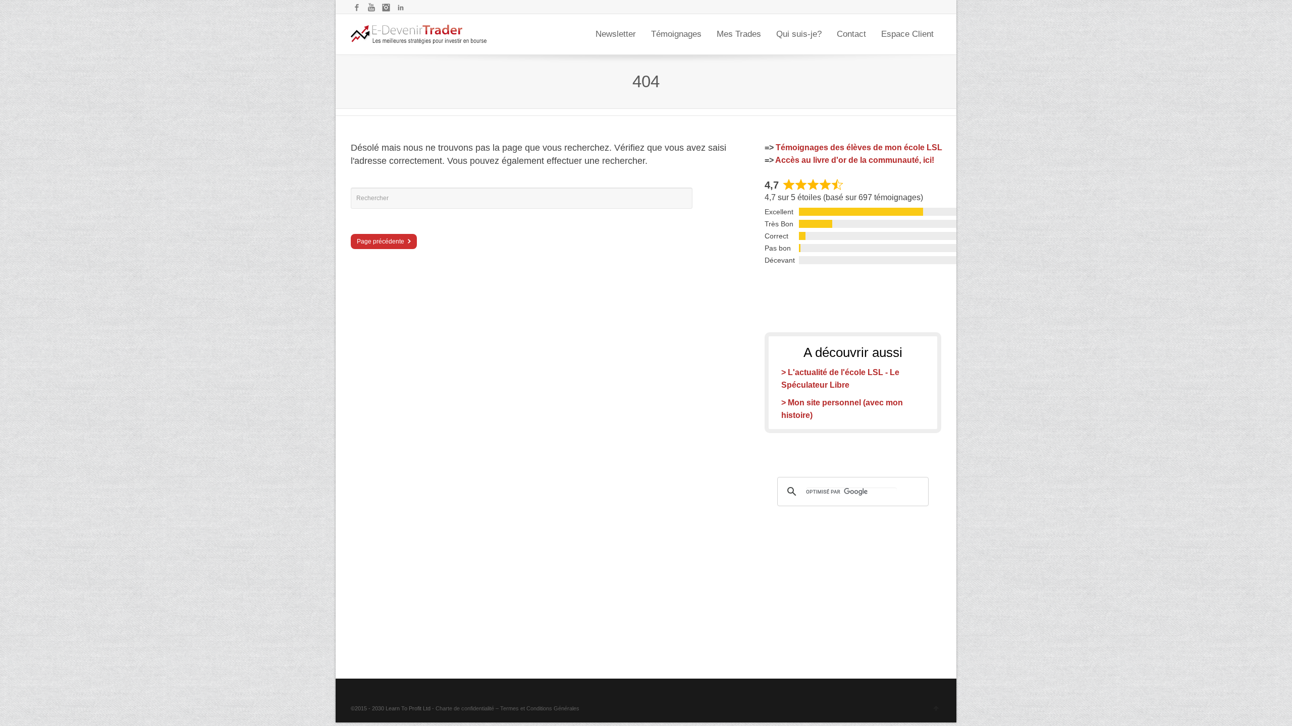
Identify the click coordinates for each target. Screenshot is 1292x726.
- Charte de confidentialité (463, 708)
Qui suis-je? (799, 34)
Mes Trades (739, 34)
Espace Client (907, 34)
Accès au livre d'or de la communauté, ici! (854, 160)
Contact (851, 34)
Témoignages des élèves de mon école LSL (859, 147)
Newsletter (616, 34)
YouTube (371, 8)
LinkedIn (401, 8)
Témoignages (676, 34)
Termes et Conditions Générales (539, 708)
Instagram (386, 8)
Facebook (357, 8)
